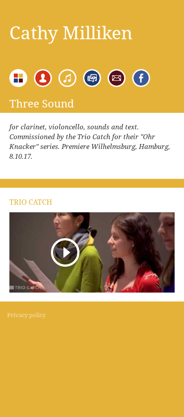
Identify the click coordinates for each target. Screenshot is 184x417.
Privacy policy (26, 315)
